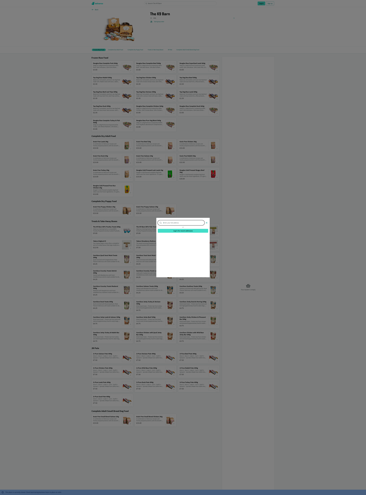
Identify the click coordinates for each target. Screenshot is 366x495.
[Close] (206, 222)
